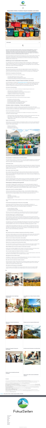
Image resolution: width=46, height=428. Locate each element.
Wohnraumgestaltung (27, 390)
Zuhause (1, 393)
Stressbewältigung (11, 389)
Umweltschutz (8, 390)
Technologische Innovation (26, 389)
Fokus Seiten (9, 415)
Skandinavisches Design (22, 388)
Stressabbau (28, 388)
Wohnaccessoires (20, 390)
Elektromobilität (20, 383)
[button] (23, 8)
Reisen (8, 420)
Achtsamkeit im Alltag (15, 380)
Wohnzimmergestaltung (34, 390)
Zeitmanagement (13, 391)
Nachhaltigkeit (9, 386)
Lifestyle (8, 418)
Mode (8, 419)
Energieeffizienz (26, 383)
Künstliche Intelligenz (21, 385)
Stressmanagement (19, 389)
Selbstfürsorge (9, 388)
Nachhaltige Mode (38, 385)
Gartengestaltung (32, 384)
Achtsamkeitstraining (25, 380)
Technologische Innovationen (34, 389)
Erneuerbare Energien (23, 384)
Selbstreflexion (16, 388)
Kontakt (8, 423)
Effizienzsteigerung (14, 383)
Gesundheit (14, 385)
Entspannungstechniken (12, 384)
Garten (8, 417)
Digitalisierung (7, 383)
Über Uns (8, 422)
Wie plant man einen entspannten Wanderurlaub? (31, 322)
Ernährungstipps (28, 384)
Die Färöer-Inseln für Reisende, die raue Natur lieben (32, 348)
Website (8, 424)
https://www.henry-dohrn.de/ (22, 82)
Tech (8, 421)
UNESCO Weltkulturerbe (15, 390)
